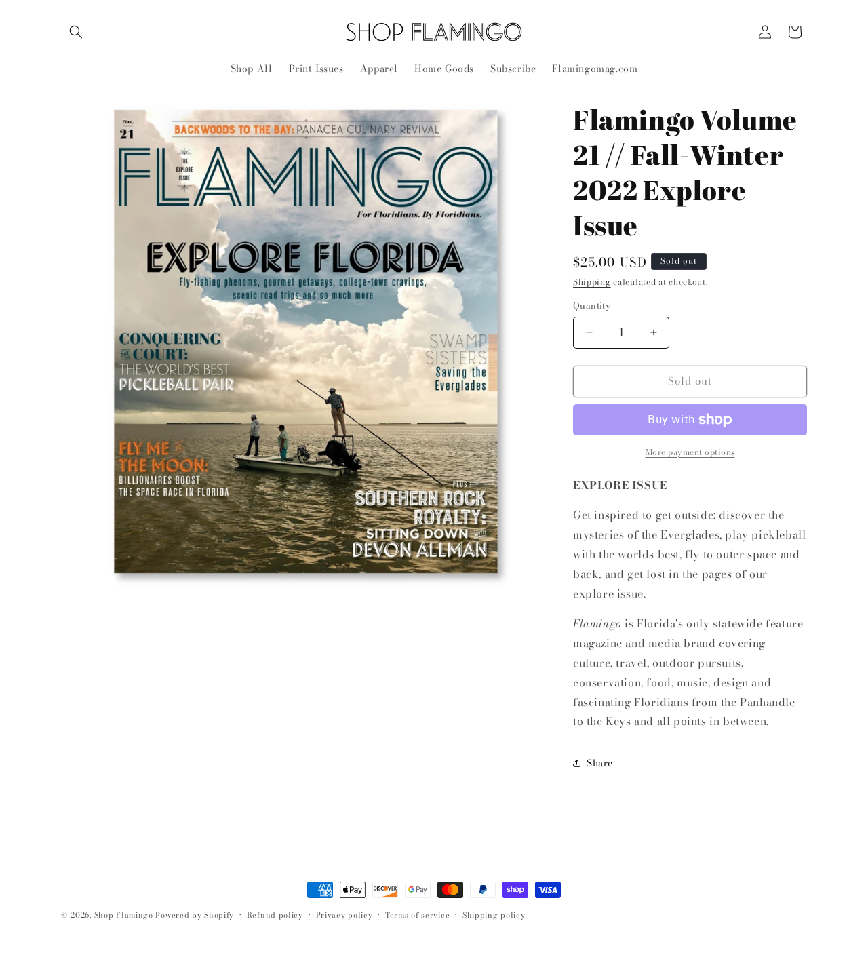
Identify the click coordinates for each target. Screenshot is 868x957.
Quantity (591, 305)
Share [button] (600, 763)
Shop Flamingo (123, 915)
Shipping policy (494, 915)
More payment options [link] (690, 452)
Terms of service (417, 915)
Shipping (592, 281)
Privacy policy (344, 915)
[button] (76, 32)
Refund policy (275, 915)
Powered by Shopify (194, 915)
